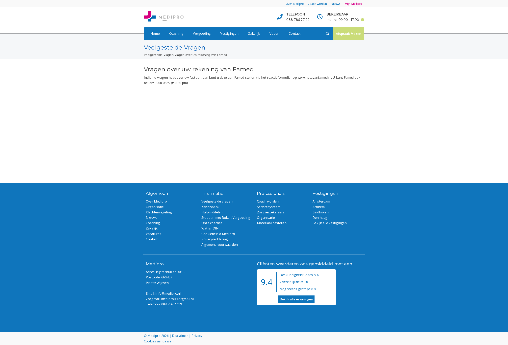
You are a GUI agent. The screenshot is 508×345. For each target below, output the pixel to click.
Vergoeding (202, 33)
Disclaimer (180, 336)
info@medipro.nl (168, 293)
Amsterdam (321, 201)
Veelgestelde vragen (217, 201)
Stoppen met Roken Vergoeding (225, 217)
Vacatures (153, 234)
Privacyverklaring (214, 239)
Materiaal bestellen (272, 223)
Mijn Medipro (353, 4)
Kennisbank (210, 207)
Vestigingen (229, 33)
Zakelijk (254, 33)
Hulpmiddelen (211, 212)
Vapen (274, 33)
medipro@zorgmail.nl (177, 299)
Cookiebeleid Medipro (218, 234)
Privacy (196, 336)
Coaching (176, 33)
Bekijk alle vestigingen (330, 223)
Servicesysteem (268, 207)
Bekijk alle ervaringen (296, 299)
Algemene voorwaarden (219, 244)
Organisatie (155, 207)
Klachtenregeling (159, 212)
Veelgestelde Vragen (159, 55)
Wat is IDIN (210, 228)
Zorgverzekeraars (271, 212)
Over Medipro (295, 4)
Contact (294, 33)
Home (155, 33)
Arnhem (319, 207)
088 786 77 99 (298, 20)
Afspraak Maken (348, 34)
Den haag (320, 217)
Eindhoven (321, 212)
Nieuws (336, 4)
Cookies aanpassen (158, 341)
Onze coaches (211, 223)
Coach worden (317, 4)
